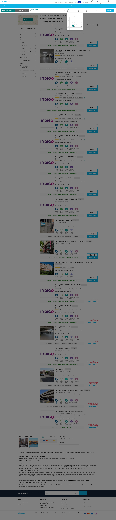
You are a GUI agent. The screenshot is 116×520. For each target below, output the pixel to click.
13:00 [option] (81, 11)
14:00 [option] (99, 11)
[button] (81, 14)
